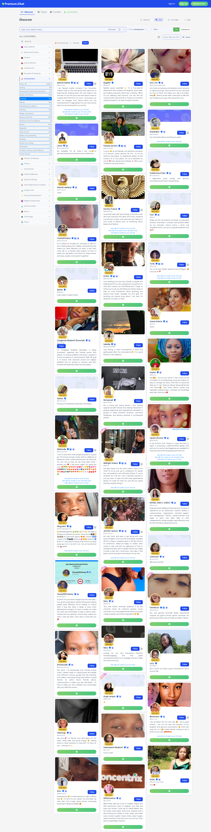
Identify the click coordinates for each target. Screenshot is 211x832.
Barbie (60, 290)
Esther (106, 276)
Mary (105, 601)
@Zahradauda (62, 241)
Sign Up (183, 4)
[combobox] (161, 29)
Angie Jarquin (109, 696)
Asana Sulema (156, 321)
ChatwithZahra (64, 238)
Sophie (153, 372)
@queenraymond (63, 667)
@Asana (152, 324)
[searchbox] (165, 29)
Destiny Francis (110, 209)
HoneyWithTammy (65, 594)
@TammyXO (61, 596)
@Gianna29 (61, 735)
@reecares (155, 717)
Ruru (59, 791)
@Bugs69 (106, 85)
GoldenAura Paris (158, 173)
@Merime (153, 375)
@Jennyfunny (108, 533)
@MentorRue (61, 793)
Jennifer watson (110, 531)
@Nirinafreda (108, 148)
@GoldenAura (154, 175)
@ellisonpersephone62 (157, 85)
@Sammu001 (61, 401)
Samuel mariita (63, 83)
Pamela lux (155, 607)
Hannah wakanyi (64, 187)
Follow (85, 43)
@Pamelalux (154, 610)
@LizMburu (153, 666)
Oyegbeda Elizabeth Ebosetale (71, 340)
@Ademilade (107, 279)
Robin (152, 779)
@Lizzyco (106, 750)
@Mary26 (106, 604)
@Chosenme (61, 190)
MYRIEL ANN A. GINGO (160, 503)
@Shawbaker (154, 134)
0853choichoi (109, 798)
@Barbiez (60, 292)
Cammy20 (154, 557)
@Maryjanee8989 (109, 347)
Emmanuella (62, 665)
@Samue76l (61, 85)
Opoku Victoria (157, 438)
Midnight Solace (110, 463)
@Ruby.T (106, 465)
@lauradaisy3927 (63, 148)
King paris (61, 526)
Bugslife (107, 83)
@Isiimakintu (107, 402)
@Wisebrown (107, 211)
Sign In (172, 4)
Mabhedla (61, 449)
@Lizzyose (60, 343)
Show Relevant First (172, 37)
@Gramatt (107, 650)
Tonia (152, 264)
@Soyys (152, 217)
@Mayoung (153, 505)
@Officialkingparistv (64, 529)
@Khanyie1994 (62, 452)
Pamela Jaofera (110, 146)
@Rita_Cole (153, 719)
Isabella (107, 344)
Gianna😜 (61, 733)
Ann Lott (154, 83)
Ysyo (152, 215)
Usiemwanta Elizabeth (113, 747)
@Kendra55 (154, 440)
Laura (60, 146)
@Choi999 (107, 801)
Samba (60, 398)
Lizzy (152, 663)
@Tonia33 (153, 266)
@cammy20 (154, 559)
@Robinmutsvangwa (157, 782)
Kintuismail (108, 400)
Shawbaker (155, 132)
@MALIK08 (107, 699)
